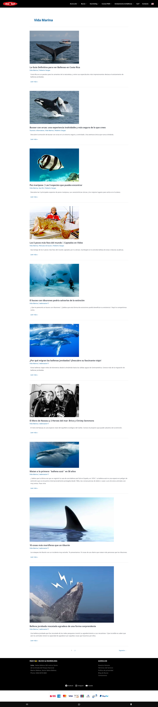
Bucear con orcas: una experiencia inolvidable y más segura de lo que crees (68, 127)
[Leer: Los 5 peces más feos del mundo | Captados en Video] (54, 222)
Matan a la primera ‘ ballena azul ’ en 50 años (53, 471)
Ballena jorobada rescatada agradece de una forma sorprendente (63, 626)
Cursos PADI (106, 4)
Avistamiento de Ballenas (123, 4)
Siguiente (122, 650)
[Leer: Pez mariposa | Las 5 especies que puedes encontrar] (54, 165)
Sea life (41, 188)
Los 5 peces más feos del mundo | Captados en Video (56, 242)
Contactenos (102, 675)
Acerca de (73, 4)
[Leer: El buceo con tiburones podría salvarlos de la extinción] (54, 280)
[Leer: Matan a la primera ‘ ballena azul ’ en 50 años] (54, 455)
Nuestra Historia (104, 665)
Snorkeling (93, 4)
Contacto (145, 4)
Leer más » (34, 82)
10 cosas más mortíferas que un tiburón (50, 545)
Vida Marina (34, 70)
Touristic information (37, 130)
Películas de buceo (45, 246)
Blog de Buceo (103, 673)
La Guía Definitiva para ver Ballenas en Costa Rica (55, 67)
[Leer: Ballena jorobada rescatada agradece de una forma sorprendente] (72, 594)
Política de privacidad (105, 670)
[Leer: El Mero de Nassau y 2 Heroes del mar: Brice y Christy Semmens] (54, 400)
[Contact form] (27, 704)
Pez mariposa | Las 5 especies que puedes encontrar (56, 185)
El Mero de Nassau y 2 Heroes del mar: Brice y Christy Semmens (62, 420)
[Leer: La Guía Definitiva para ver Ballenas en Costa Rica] (54, 47)
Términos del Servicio (105, 668)
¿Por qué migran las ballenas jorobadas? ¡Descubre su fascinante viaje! (65, 360)
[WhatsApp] (79, 704)
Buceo (83, 4)
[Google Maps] (131, 704)
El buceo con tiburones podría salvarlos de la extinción (57, 300)
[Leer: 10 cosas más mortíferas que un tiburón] (72, 519)
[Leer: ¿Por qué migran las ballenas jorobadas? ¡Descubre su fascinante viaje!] (54, 340)
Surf (137, 4)
